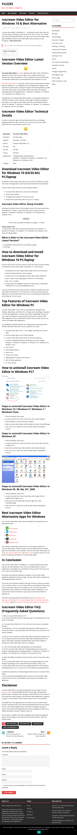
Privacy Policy (31, 818)
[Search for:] (63, 20)
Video (25, 28)
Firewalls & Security (58, 65)
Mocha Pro (12, 535)
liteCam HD (12, 539)
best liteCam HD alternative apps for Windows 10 (31, 602)
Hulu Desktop (13, 528)
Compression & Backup (59, 49)
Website (4, 780)
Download (26, 218)
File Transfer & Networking (60, 62)
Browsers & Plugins (58, 40)
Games (54, 68)
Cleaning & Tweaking (58, 46)
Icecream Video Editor (9, 83)
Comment (5, 755)
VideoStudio (13, 532)
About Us (29, 809)
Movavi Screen (8, 553)
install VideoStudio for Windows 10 (32, 600)
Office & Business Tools (59, 81)
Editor (18, 28)
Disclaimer (30, 815)
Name (4, 769)
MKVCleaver (17, 553)
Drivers (54, 59)
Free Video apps (25, 724)
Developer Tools (42, 13)
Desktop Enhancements (59, 53)
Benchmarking (56, 37)
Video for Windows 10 (10, 727)
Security (32, 13)
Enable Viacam (14, 542)
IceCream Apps (37, 724)
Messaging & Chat (57, 75)
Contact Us (30, 812)
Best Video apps (12, 724)
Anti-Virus (22, 13)
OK (39, 832)
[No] (75, 830)
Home (3, 13)
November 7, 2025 (9, 28)
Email (4, 774)
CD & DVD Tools (57, 43)
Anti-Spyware (12, 13)
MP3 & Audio (56, 78)
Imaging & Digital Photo (59, 71)
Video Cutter (29, 553)
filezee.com (6, 692)
